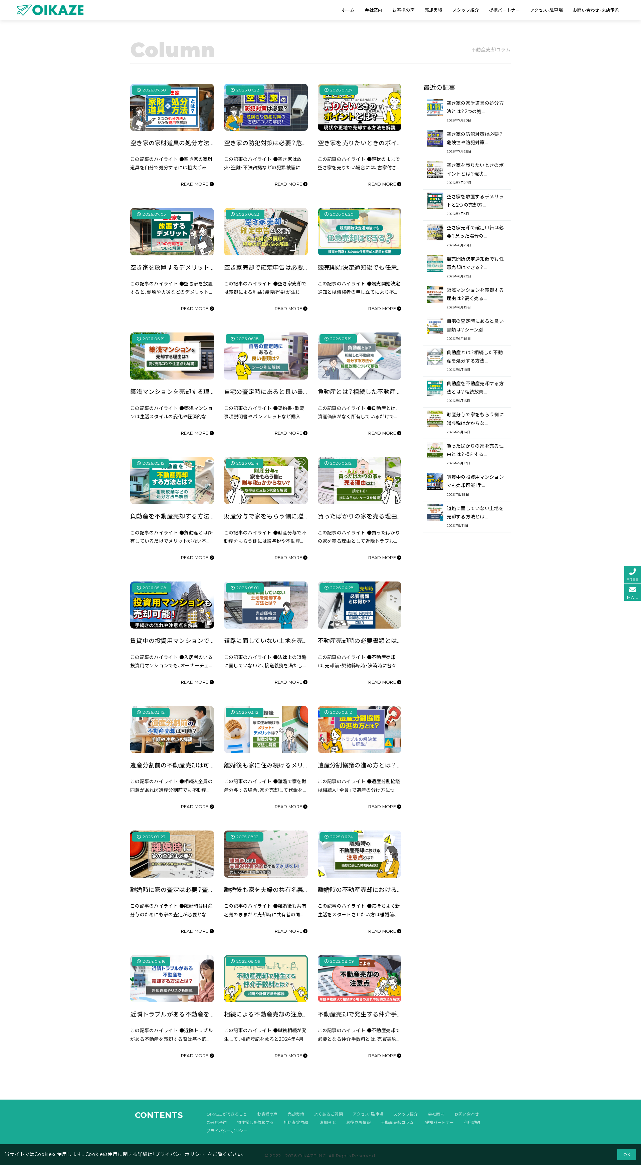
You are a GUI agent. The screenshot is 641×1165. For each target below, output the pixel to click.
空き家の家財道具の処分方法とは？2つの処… (475, 111)
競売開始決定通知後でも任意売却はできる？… (475, 267)
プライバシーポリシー (226, 1130)
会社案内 (436, 1114)
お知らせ (328, 1122)
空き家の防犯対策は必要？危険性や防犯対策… (475, 142)
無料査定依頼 (296, 1122)
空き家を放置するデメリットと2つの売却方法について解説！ (212, 267)
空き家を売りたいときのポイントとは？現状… (475, 173)
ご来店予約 (216, 1122)
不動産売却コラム (397, 1122)
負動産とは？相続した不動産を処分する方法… (475, 361)
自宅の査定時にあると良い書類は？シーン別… (475, 329)
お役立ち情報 (358, 1122)
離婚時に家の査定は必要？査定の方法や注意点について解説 (211, 889)
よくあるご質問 (328, 1114)
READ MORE (195, 184)
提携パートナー (439, 1122)
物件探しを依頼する (255, 1122)
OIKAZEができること (226, 1114)
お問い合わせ (466, 1114)
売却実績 (296, 1114)
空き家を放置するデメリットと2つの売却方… (475, 205)
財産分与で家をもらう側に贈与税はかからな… (475, 423)
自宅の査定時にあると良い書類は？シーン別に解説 (293, 391)
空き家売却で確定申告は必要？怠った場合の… (475, 236)
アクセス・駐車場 (368, 1114)
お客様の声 (267, 1114)
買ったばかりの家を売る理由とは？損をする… (475, 454)
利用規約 (472, 1122)
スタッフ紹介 (405, 1114)
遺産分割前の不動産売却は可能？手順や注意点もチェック (208, 765)
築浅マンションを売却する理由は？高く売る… (475, 298)
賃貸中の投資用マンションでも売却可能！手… (475, 485)
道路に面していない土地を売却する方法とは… (475, 516)
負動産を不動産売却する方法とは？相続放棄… (475, 392)
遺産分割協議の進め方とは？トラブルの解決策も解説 (390, 765)
